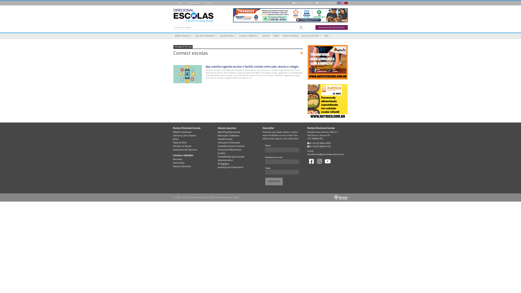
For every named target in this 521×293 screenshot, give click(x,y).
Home (180, 3)
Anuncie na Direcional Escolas (332, 27)
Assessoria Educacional (229, 149)
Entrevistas (178, 162)
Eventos (266, 36)
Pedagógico (223, 163)
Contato (209, 3)
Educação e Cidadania (228, 135)
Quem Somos (194, 3)
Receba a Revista (290, 36)
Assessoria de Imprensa (185, 149)
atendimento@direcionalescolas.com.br (325, 154)
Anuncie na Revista (310, 36)
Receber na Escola (182, 146)
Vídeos (276, 36)
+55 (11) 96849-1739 (327, 3)
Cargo (268, 168)
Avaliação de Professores (230, 167)
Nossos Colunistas (182, 166)
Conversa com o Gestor (184, 135)
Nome (268, 145)
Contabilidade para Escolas (231, 156)
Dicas (175, 139)
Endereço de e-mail (274, 157)
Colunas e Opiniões (248, 36)
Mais (326, 36)
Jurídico (221, 153)
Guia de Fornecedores (205, 36)
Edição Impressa (182, 36)
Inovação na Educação (229, 142)
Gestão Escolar (227, 36)
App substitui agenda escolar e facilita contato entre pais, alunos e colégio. (252, 67)
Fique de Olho (180, 142)
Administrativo (225, 160)
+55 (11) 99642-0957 (304, 3)
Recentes (177, 159)
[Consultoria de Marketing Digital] (341, 197)
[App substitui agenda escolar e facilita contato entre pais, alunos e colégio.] (187, 74)
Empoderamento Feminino (231, 146)
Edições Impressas (182, 132)
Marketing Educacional (229, 132)
